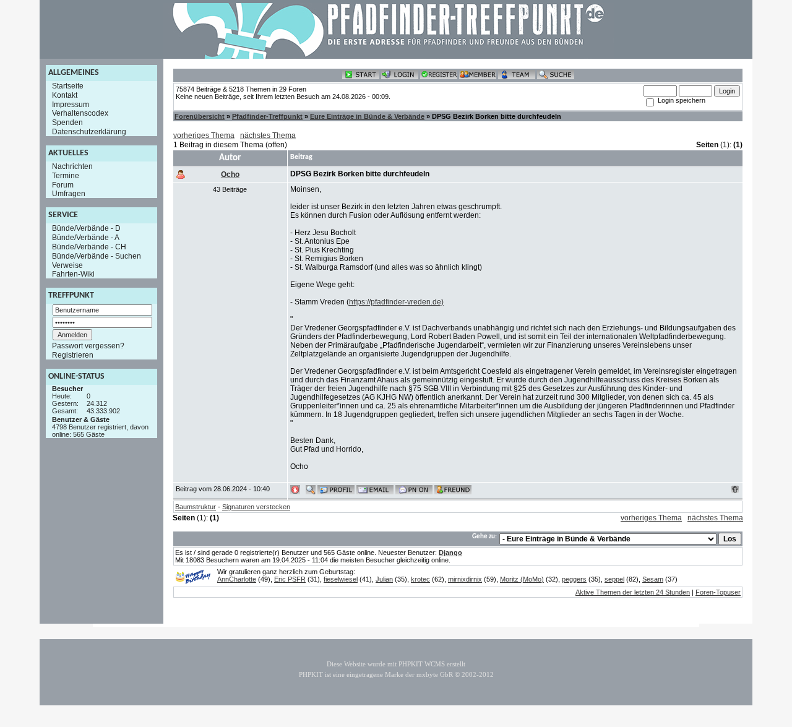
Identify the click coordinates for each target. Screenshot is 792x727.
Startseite (68, 86)
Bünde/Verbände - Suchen (96, 256)
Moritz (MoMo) (522, 579)
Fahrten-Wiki (73, 274)
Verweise (67, 264)
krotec (420, 579)
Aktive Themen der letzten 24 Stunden (632, 592)
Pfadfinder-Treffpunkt (267, 116)
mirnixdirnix (465, 579)
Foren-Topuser (718, 592)
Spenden (67, 122)
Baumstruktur (195, 506)
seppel (614, 579)
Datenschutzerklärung (89, 131)
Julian (384, 579)
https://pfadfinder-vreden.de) (396, 302)
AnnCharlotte (236, 579)
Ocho (230, 174)
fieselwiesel (341, 579)
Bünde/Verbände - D (86, 228)
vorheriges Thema (204, 135)
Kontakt (64, 95)
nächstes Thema (268, 135)
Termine (65, 175)
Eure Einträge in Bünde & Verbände (367, 116)
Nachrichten (72, 166)
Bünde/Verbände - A (85, 237)
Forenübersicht (199, 116)
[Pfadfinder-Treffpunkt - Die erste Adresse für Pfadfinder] (388, 56)
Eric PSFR (290, 579)
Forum (63, 184)
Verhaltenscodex (80, 113)
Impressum (70, 104)
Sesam (652, 579)
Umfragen (68, 193)
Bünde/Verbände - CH (89, 247)
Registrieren (72, 355)
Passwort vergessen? (88, 346)
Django (450, 552)
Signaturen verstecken (256, 506)
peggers (574, 579)
